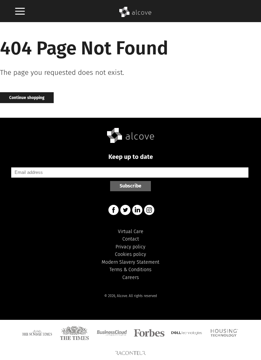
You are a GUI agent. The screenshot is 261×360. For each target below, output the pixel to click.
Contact (130, 239)
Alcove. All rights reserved (137, 296)
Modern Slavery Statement (130, 262)
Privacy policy (130, 247)
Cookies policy (130, 254)
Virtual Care (130, 231)
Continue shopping (27, 97)
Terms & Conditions (130, 270)
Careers (130, 277)
